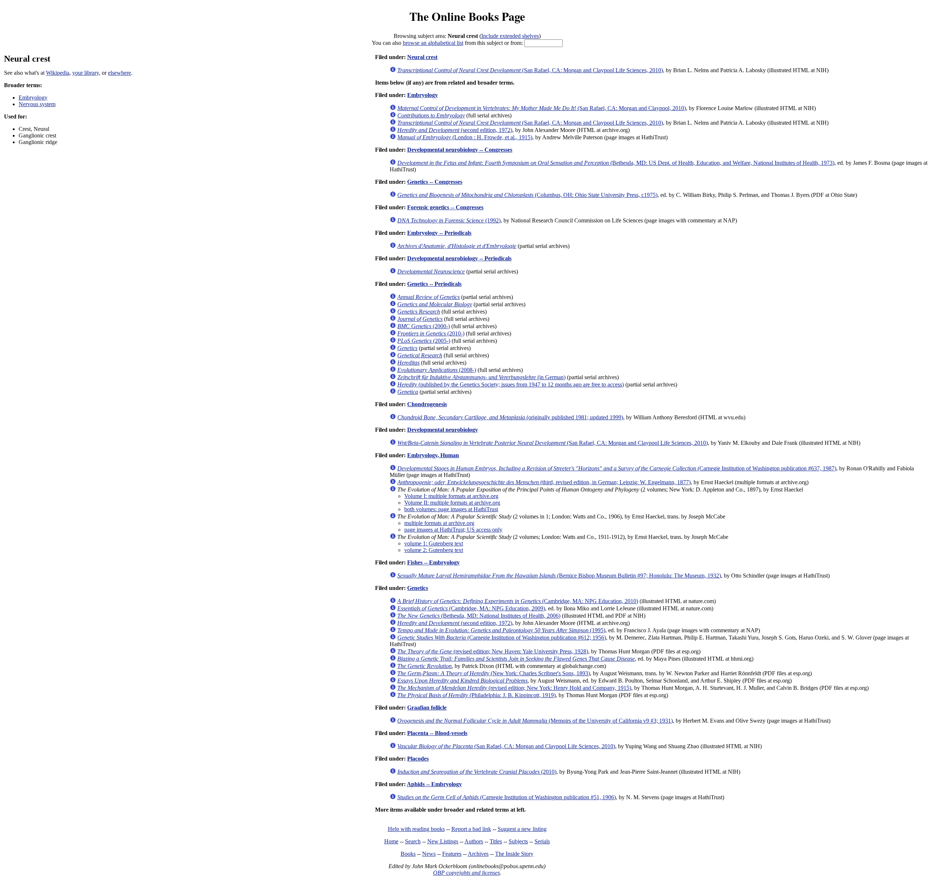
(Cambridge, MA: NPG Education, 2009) (471, 608)
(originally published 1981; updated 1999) (510, 417)
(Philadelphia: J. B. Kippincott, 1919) (476, 695)
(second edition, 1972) (454, 130)
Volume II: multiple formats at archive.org (452, 503)
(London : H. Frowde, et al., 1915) (464, 137)
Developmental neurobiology (442, 430)
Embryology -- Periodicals (439, 233)
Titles (496, 841)
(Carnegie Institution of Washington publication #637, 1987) (616, 468)
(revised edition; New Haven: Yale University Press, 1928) (492, 651)
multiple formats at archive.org (439, 523)
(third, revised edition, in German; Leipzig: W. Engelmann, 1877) (544, 482)
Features (452, 854)
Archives (478, 854)
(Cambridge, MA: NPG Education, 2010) (517, 601)
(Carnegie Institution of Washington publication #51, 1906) (506, 797)
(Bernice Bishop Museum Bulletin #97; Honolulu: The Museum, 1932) (559, 575)
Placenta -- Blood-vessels (437, 733)
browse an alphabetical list (433, 43)
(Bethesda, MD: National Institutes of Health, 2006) (478, 616)
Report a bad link (471, 829)
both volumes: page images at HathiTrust (451, 509)
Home (391, 841)
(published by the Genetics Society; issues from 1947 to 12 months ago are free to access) (510, 384)
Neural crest (422, 57)
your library (85, 73)
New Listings (442, 841)
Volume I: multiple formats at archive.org (451, 496)
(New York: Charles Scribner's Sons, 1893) (493, 673)
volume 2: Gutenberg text (433, 550)
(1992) (449, 220)
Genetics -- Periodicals (434, 284)
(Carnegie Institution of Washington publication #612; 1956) (501, 637)
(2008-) (436, 370)
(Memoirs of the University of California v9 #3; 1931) (535, 721)
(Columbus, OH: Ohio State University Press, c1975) (527, 195)
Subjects (518, 841)
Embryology (33, 97)
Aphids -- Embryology (434, 784)
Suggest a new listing (522, 829)
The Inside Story (514, 854)
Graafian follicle (427, 707)
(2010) (476, 772)
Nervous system (37, 104)
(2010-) (430, 333)
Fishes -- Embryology (433, 562)
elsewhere (119, 73)
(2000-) (423, 326)
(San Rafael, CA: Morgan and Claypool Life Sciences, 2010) (530, 70)
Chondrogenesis (427, 404)
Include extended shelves (510, 36)
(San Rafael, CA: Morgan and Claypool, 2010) (541, 108)
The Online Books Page (467, 16)
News (429, 854)
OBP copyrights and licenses (466, 873)
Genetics (417, 588)
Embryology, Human (433, 455)
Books (408, 854)
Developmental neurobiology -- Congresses (459, 150)
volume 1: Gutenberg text (433, 543)
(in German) (481, 377)
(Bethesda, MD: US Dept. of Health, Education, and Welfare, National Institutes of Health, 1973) (615, 163)
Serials (542, 841)
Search (413, 841)
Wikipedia (57, 73)
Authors (473, 841)
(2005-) (423, 341)
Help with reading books (416, 829)
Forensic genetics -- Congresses (445, 207)
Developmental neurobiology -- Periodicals (459, 258)
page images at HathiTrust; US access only (453, 530)
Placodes (418, 758)
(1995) (501, 630)
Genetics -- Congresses (434, 182)
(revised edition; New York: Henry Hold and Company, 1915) (514, 688)
